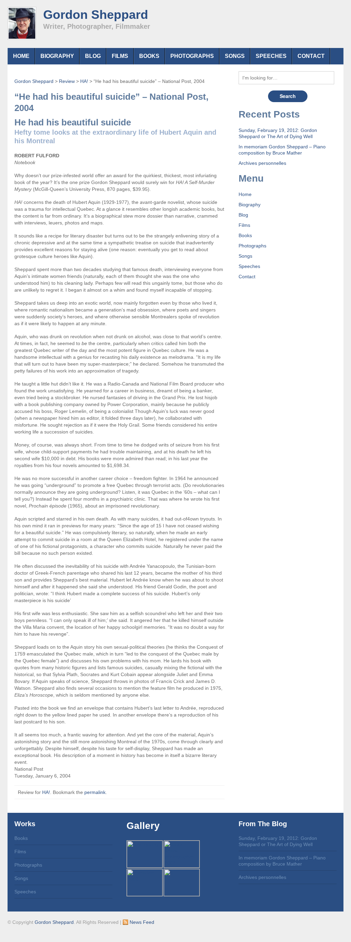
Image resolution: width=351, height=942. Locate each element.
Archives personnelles (262, 163)
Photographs (192, 56)
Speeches (271, 56)
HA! (46, 792)
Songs (235, 56)
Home (21, 56)
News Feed (141, 922)
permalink (95, 792)
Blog (93, 56)
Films (120, 56)
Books (149, 56)
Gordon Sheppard (95, 15)
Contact (311, 56)
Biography (57, 56)
